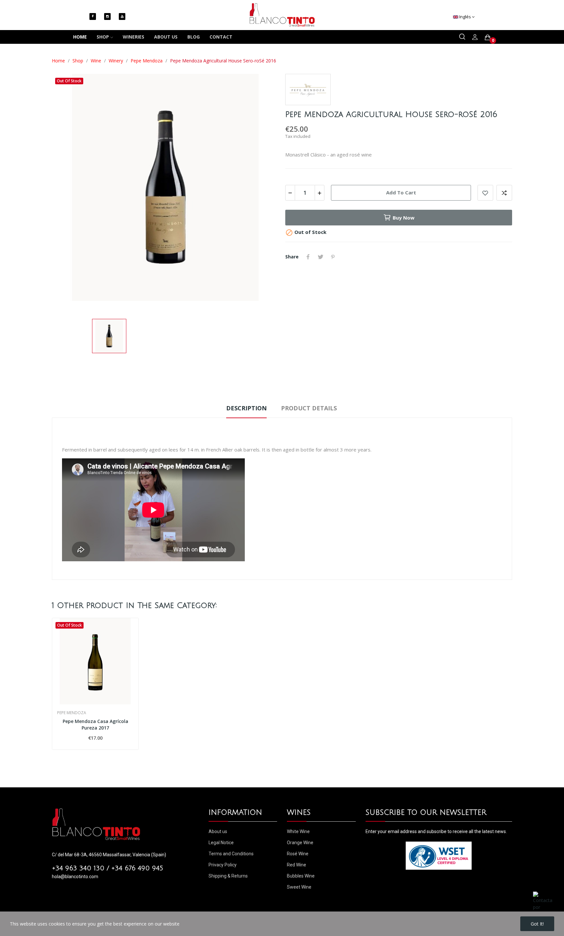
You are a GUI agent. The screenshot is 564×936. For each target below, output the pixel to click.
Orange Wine (300, 842)
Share (308, 257)
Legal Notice (221, 842)
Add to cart (401, 192)
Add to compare (504, 193)
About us (218, 831)
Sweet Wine (299, 887)
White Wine (298, 831)
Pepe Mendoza (71, 713)
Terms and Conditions (231, 853)
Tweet (320, 257)
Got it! (537, 924)
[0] (487, 37)
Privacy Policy (223, 864)
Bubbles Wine (301, 876)
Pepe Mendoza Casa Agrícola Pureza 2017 (95, 724)
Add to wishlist (485, 193)
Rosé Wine (297, 853)
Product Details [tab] (309, 408)
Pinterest (333, 257)
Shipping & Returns (228, 876)
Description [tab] (246, 408)
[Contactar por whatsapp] (543, 904)
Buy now (404, 217)
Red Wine (296, 864)
